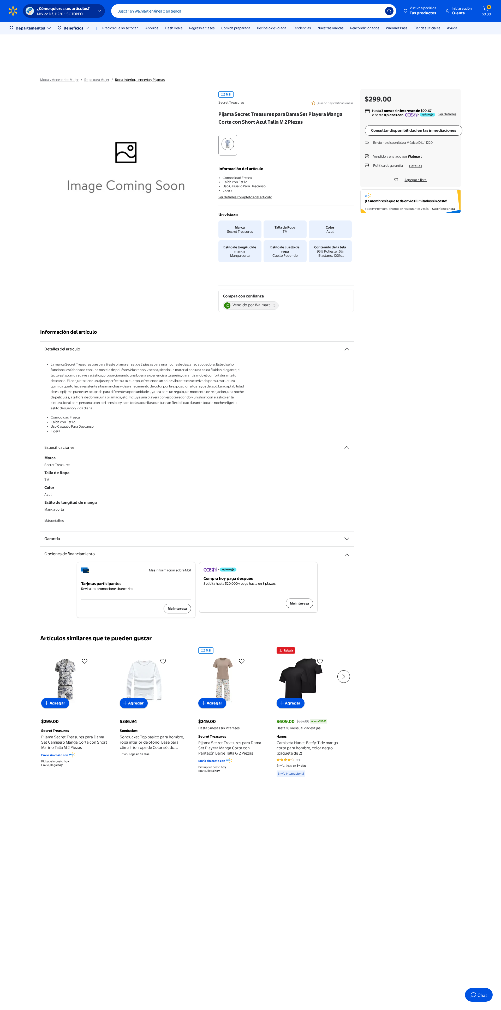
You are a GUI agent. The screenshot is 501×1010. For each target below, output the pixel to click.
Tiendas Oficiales (427, 28)
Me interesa (177, 608)
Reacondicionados (364, 28)
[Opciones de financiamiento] (347, 553)
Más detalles (54, 520)
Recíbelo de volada (271, 28)
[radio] (227, 145)
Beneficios (73, 28)
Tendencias (302, 28)
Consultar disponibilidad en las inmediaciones (413, 130)
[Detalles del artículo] (347, 349)
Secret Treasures (231, 102)
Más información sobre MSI (170, 570)
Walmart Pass (396, 28)
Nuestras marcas (330, 28)
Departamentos (30, 28)
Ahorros (151, 28)
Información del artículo (68, 332)
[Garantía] (347, 539)
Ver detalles (447, 114)
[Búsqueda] (389, 11)
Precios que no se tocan (120, 28)
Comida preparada (235, 28)
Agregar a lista (415, 180)
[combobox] (253, 11)
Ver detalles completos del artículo (245, 197)
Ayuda (452, 28)
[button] (420, 11)
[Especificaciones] (347, 447)
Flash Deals (173, 28)
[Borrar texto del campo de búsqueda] (377, 11)
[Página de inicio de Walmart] (13, 11)
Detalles (415, 166)
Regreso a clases (201, 28)
